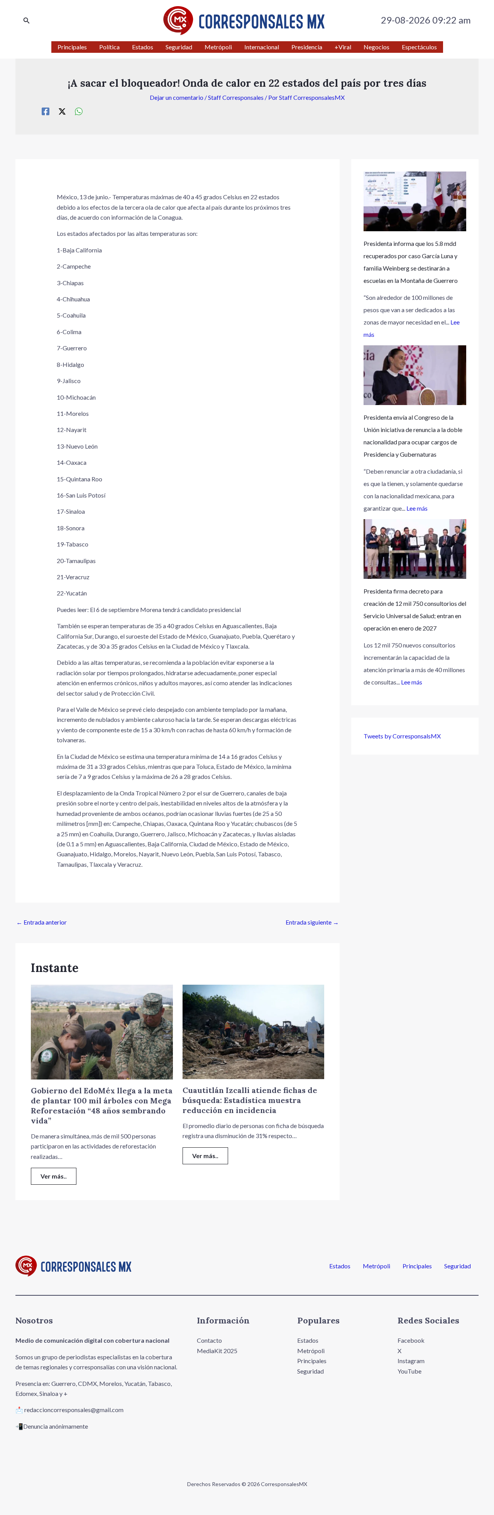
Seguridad (457, 1266)
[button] (26, 20)
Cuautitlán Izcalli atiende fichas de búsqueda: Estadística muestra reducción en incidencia (250, 1100)
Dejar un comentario (176, 97)
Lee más (417, 508)
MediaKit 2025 (217, 1350)
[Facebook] (45, 111)
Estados (339, 1266)
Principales (417, 1266)
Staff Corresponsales (236, 97)
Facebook (411, 1340)
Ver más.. (54, 1176)
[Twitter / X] (62, 111)
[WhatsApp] (79, 111)
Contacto (209, 1340)
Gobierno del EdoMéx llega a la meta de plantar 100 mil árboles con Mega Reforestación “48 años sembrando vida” (102, 1105)
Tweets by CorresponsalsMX (402, 736)
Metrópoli (376, 1266)
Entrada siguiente (312, 922)
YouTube (409, 1371)
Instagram (411, 1360)
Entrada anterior (41, 922)
